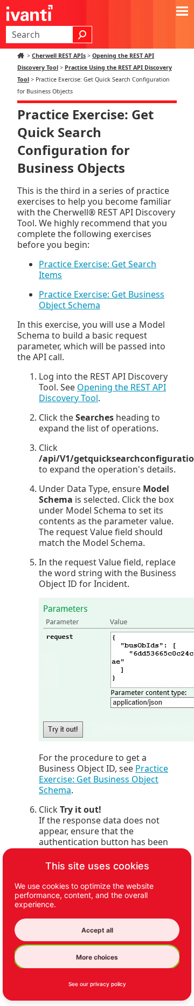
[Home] (22, 55)
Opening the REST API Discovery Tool (102, 392)
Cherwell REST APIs (59, 55)
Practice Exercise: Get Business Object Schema (101, 299)
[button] (82, 34)
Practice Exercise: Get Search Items (97, 269)
